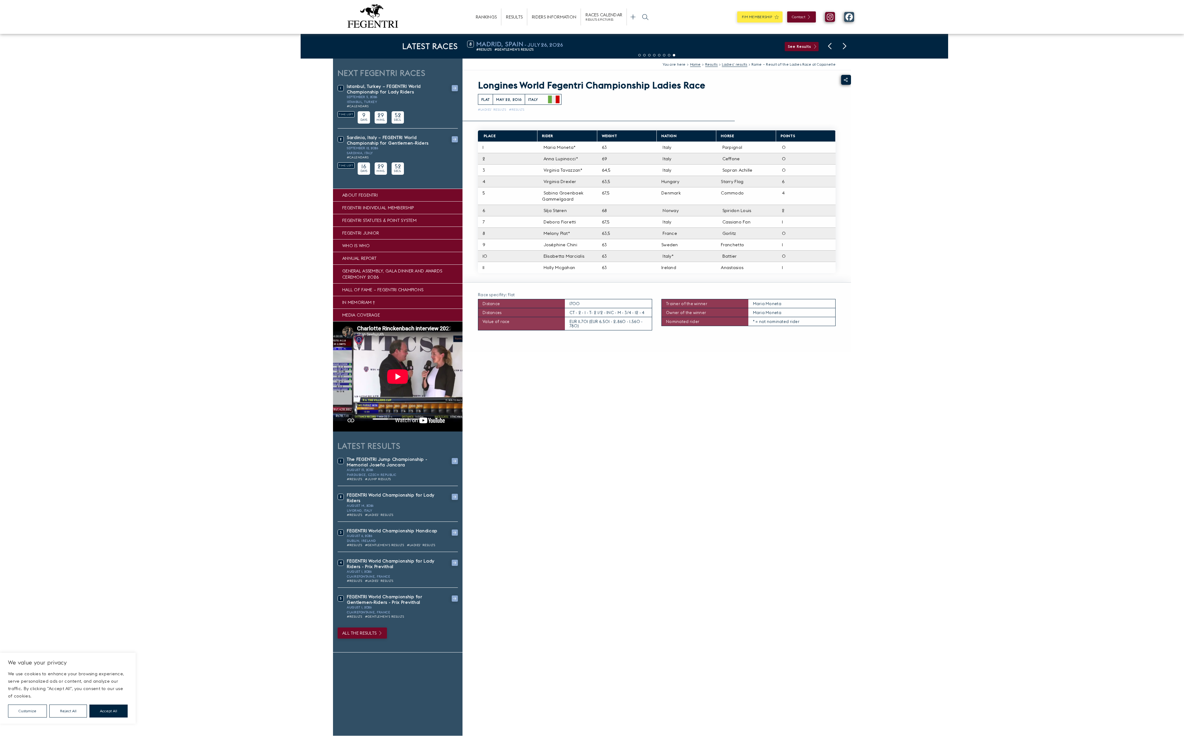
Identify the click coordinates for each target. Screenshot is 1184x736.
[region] (68, 688)
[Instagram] (830, 17)
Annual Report (359, 258)
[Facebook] (849, 17)
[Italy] (553, 99)
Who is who (356, 245)
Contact (798, 16)
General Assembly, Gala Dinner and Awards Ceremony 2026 (392, 274)
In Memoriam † (358, 302)
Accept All (108, 711)
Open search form (645, 17)
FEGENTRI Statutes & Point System (379, 220)
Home (695, 64)
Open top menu (633, 17)
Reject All (68, 711)
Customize (27, 711)
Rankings (486, 17)
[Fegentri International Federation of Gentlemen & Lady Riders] (373, 17)
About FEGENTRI (360, 195)
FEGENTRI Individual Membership (378, 208)
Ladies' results (734, 64)
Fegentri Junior (360, 233)
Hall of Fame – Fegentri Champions (382, 289)
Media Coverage (361, 315)
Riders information (554, 17)
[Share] (846, 80)
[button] (830, 46)
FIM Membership (757, 16)
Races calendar (604, 16)
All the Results (359, 633)
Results (514, 17)
